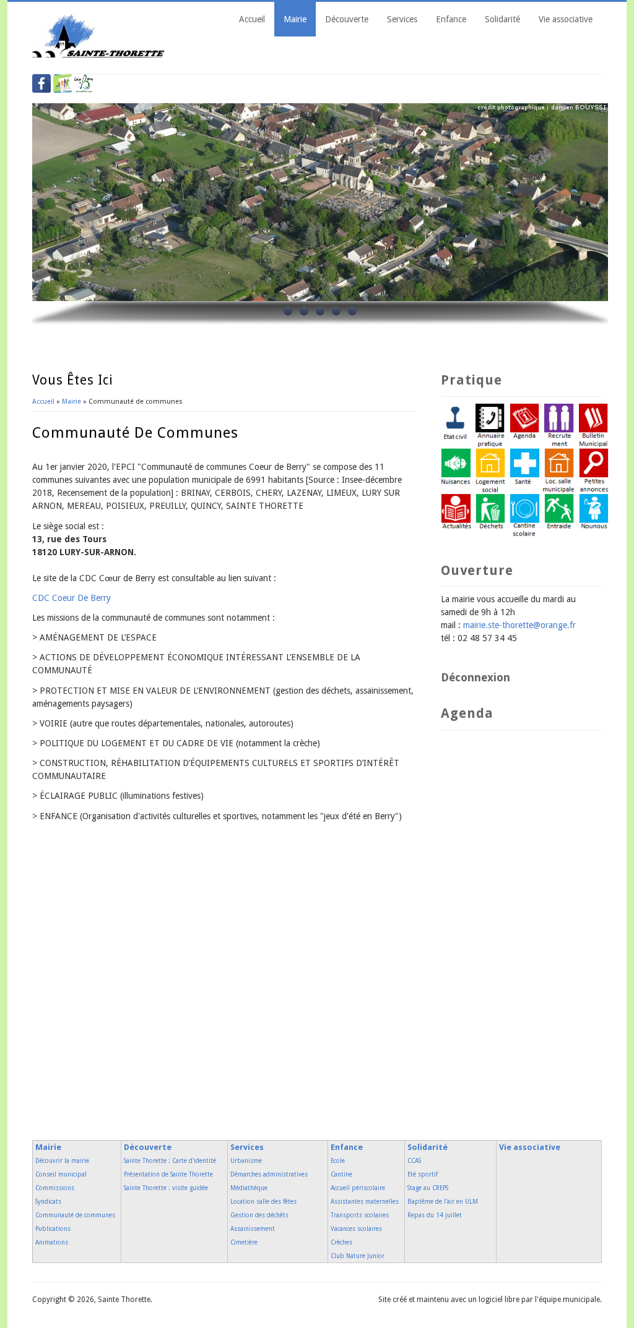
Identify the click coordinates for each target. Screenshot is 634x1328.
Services (402, 19)
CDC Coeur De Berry (71, 598)
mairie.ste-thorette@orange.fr (519, 625)
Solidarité (502, 19)
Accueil (252, 19)
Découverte (346, 19)
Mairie (295, 19)
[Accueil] (98, 54)
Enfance (451, 19)
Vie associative (566, 19)
